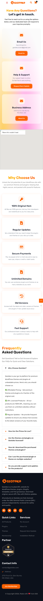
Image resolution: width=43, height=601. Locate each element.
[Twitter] (15, 510)
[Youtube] (9, 510)
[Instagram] (20, 510)
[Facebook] (4, 510)
